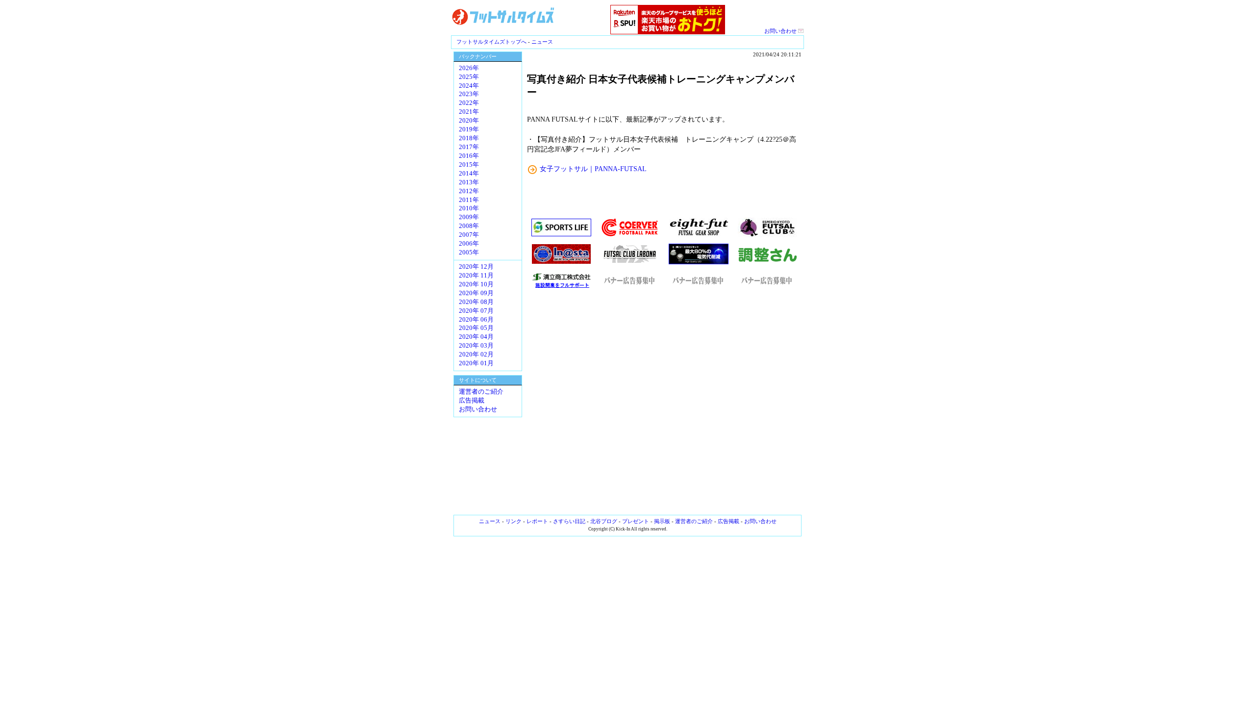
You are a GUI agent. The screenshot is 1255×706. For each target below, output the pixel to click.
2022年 (469, 103)
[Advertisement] (664, 402)
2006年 (469, 243)
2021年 (469, 111)
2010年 (469, 208)
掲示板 (662, 521)
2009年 (469, 217)
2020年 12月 (476, 266)
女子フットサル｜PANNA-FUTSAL (593, 169)
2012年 (469, 191)
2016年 (469, 155)
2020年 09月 (476, 293)
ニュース (542, 42)
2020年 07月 (476, 310)
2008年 (469, 226)
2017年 (469, 147)
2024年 (469, 85)
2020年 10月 (476, 284)
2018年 (469, 138)
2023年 (469, 94)
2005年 (469, 252)
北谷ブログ (603, 521)
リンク (513, 521)
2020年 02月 (476, 354)
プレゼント (635, 521)
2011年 (469, 200)
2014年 (469, 173)
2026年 (469, 68)
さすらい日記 (569, 521)
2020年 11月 (476, 275)
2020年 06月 (476, 319)
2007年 (469, 234)
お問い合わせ (781, 31)
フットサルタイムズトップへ (491, 42)
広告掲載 (471, 400)
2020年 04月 (476, 336)
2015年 (469, 164)
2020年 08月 (476, 302)
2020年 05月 (476, 328)
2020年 (469, 120)
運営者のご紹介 (481, 391)
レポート (537, 521)
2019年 (469, 129)
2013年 (469, 182)
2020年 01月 (476, 363)
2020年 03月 (476, 345)
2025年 (469, 77)
